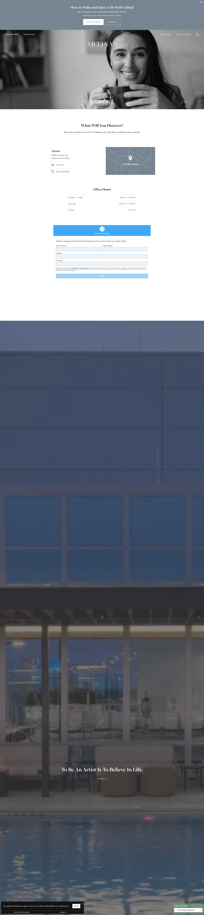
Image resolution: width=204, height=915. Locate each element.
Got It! (76, 906)
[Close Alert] (201, 3)
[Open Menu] (197, 34)
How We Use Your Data (21, 912)
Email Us (59, 165)
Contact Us (63, 912)
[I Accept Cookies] (82, 904)
